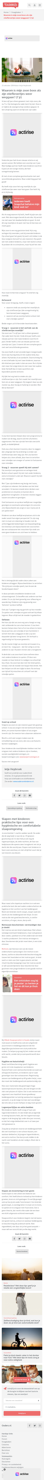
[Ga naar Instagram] (40, 1425)
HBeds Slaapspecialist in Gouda (16, 1040)
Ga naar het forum (21, 1379)
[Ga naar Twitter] (34, 1425)
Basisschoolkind (22, 1251)
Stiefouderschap (31, 808)
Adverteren (6, 1447)
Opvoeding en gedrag (15, 808)
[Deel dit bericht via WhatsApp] (24, 795)
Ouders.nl (6, 1425)
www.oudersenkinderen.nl (23, 781)
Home (6, 12)
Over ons (5, 1453)
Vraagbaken (16, 12)
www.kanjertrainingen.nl (29, 757)
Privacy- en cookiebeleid (11, 1464)
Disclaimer (6, 1461)
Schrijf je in (22, 1413)
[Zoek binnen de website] (29, 5)
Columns (5, 1444)
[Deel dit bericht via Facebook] (14, 795)
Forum (4, 1439)
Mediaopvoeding (19, 198)
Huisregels (6, 1459)
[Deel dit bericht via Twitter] (19, 795)
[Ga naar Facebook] (29, 1425)
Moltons (5, 949)
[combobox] (22, 1400)
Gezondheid (18, 977)
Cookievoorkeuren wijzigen (12, 1467)
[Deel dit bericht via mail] (29, 795)
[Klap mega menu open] (39, 5)
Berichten (6, 1450)
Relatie (6, 1283)
